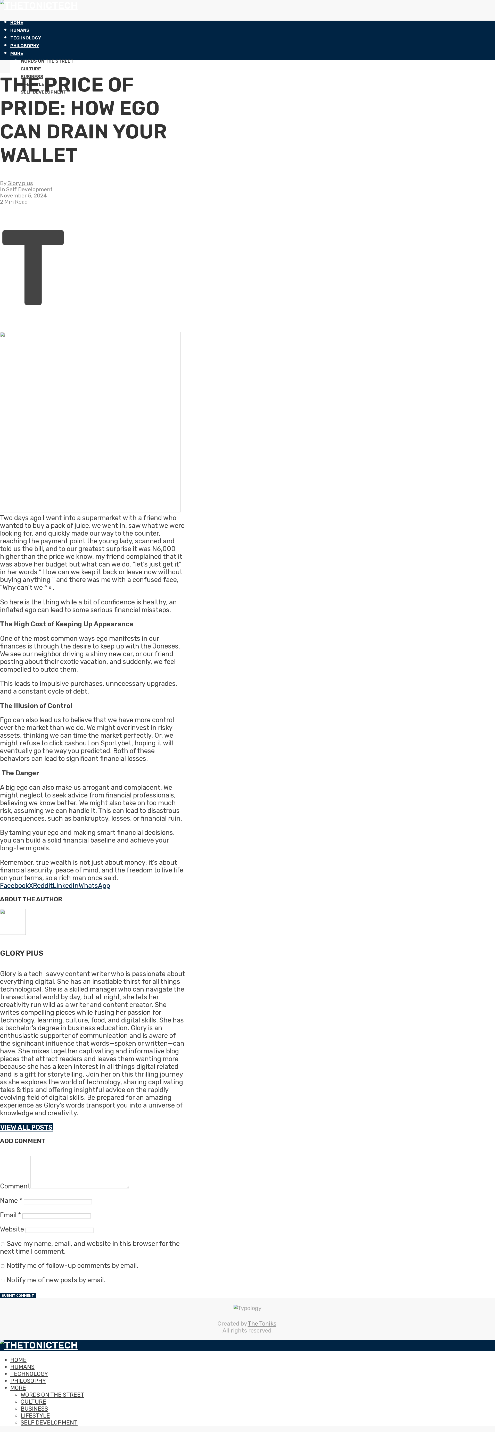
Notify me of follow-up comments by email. (72, 1265)
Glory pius (20, 183)
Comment (15, 1186)
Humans (19, 30)
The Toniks (262, 1323)
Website (12, 1229)
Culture (31, 68)
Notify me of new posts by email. (56, 1280)
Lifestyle (35, 1415)
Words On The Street (47, 61)
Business (34, 1408)
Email (10, 1215)
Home (16, 22)
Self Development (29, 189)
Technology (25, 37)
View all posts (26, 1127)
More (16, 53)
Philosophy (24, 45)
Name (11, 1200)
